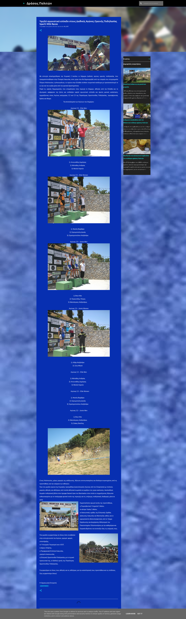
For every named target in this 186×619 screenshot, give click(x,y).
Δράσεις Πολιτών (39, 3)
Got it (139, 614)
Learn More (130, 614)
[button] (41, 30)
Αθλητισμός (44, 586)
